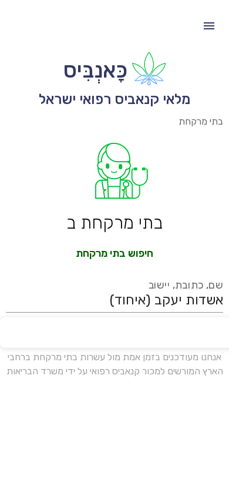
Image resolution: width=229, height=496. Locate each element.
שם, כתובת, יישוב (186, 285)
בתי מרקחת (201, 121)
